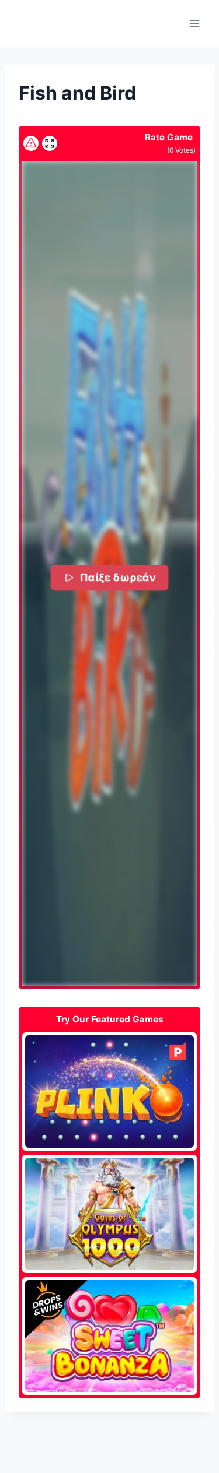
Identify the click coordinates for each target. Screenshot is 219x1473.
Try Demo (109, 1091)
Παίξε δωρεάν (118, 577)
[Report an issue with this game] (31, 143)
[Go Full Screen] (49, 143)
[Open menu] (194, 23)
